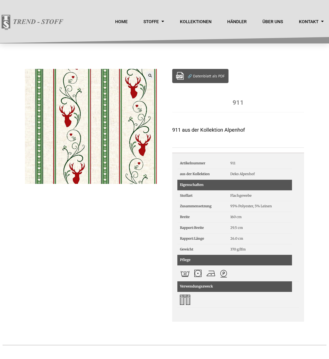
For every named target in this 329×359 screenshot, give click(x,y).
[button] (150, 75)
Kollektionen (196, 21)
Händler (237, 21)
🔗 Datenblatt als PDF (206, 76)
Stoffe (151, 21)
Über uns (272, 21)
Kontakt (308, 21)
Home (121, 21)
